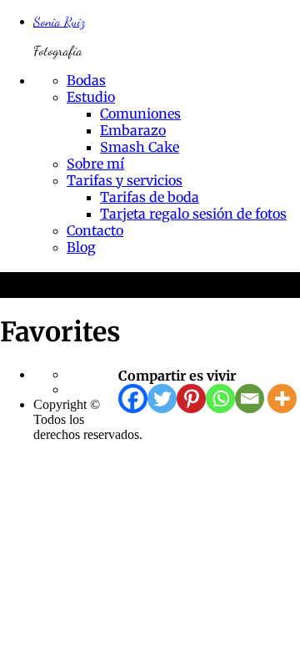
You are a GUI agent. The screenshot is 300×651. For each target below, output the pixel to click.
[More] (282, 398)
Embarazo (133, 130)
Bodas (86, 80)
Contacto (95, 230)
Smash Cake (139, 147)
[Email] (249, 398)
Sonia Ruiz (59, 21)
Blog (81, 247)
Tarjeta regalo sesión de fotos (193, 213)
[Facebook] (133, 398)
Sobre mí (95, 163)
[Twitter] (162, 398)
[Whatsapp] (220, 398)
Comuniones (140, 113)
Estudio (91, 96)
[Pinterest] (191, 398)
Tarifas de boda (149, 197)
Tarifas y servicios (124, 180)
